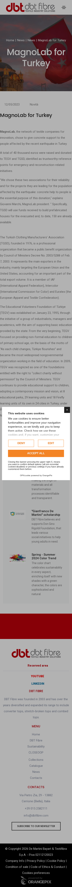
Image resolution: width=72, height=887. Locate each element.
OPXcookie (25, 475)
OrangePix (47, 475)
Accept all (36, 453)
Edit (51, 443)
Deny (21, 443)
